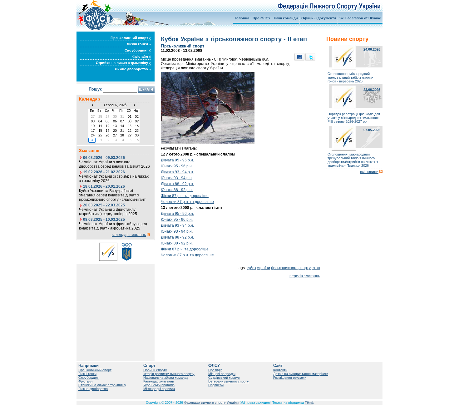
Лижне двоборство (132, 69)
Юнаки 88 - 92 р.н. (177, 190)
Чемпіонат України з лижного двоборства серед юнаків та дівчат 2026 (114, 164)
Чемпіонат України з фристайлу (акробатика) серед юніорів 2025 (108, 211)
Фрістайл (140, 56)
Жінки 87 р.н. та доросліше (185, 196)
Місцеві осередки (221, 374)
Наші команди (286, 18)
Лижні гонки (138, 44)
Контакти (280, 370)
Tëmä (309, 402)
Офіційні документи (318, 18)
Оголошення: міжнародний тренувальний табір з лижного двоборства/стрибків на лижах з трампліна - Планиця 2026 (353, 159)
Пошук (95, 89)
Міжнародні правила (159, 389)
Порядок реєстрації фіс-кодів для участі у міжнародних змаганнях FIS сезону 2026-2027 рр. (354, 117)
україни (263, 268)
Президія (215, 370)
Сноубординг (137, 50)
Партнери (216, 385)
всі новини (369, 172)
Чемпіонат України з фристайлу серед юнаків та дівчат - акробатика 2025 (113, 226)
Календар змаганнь (158, 381)
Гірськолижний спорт (130, 38)
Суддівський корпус (224, 377)
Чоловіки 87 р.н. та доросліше (187, 202)
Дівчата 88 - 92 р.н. (177, 184)
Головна (242, 18)
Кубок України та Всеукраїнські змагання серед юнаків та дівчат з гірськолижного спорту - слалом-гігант (112, 195)
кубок (251, 268)
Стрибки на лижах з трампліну (122, 63)
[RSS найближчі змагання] (148, 235)
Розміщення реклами (289, 377)
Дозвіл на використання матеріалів (300, 374)
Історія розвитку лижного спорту (169, 374)
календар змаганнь (129, 235)
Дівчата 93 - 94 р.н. (177, 172)
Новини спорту (155, 370)
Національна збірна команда (165, 377)
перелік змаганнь (304, 276)
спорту (305, 268)
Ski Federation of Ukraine (360, 18)
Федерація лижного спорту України (211, 402)
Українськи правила (159, 385)
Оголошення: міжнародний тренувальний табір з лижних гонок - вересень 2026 (350, 77)
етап (316, 268)
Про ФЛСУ (261, 18)
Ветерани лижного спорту (228, 381)
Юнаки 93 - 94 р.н (176, 178)
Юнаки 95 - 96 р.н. (177, 166)
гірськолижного (284, 268)
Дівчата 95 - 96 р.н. (177, 160)
